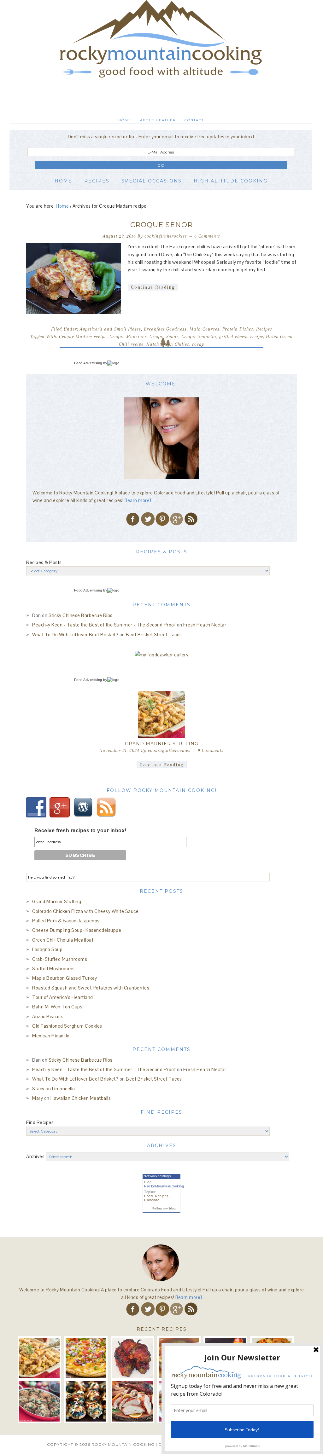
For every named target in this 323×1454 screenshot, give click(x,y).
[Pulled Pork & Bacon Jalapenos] (132, 1358)
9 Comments (211, 750)
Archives (35, 1156)
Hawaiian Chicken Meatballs (80, 1098)
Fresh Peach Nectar (204, 625)
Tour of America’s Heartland (62, 997)
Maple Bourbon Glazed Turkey (64, 978)
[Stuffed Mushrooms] (86, 1401)
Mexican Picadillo (51, 1036)
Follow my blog (164, 1208)
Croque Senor (161, 225)
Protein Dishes (237, 329)
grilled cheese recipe (241, 336)
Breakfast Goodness (165, 329)
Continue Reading (153, 287)
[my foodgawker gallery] (162, 655)
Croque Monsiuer (128, 336)
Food (148, 1196)
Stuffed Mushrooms (53, 969)
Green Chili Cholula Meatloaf (62, 940)
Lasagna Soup (47, 949)
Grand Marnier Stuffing (161, 744)
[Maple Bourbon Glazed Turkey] (132, 1401)
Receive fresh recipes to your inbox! (80, 830)
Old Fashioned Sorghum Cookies (67, 1026)
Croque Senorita (198, 336)
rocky (198, 344)
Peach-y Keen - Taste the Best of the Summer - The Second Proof (104, 625)
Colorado (151, 1200)
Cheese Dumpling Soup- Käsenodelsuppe (76, 930)
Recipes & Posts (44, 562)
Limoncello (63, 1089)
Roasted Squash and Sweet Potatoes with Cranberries (90, 988)
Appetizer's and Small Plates (110, 329)
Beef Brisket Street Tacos (154, 635)
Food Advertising (88, 363)
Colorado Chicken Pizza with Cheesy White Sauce (85, 911)
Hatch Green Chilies (167, 344)
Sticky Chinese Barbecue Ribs (81, 615)
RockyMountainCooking (164, 1186)
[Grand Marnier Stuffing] (161, 714)
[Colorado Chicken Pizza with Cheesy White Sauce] (86, 1358)
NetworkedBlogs (157, 1176)
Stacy (38, 1089)
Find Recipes (40, 1122)
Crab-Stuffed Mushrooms (59, 959)
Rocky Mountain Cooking (160, 55)
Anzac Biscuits (47, 1016)
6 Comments (207, 236)
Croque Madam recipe (83, 336)
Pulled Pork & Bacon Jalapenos (66, 921)
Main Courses (205, 329)
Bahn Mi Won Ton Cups (57, 1007)
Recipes (264, 329)
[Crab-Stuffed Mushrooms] (39, 1401)
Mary (37, 1098)
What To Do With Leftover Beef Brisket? (75, 635)
